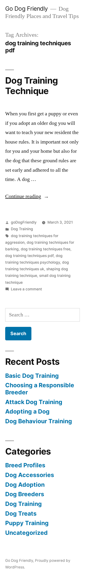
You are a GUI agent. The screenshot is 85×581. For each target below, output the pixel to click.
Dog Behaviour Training (38, 421)
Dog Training (22, 229)
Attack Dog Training (33, 401)
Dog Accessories (29, 474)
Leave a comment (26, 289)
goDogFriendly (24, 222)
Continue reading (27, 196)
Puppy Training (27, 523)
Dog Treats (21, 513)
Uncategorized (26, 532)
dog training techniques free (45, 249)
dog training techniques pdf (29, 255)
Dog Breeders (24, 494)
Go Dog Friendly (26, 8)
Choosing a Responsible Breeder (39, 389)
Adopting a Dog (27, 411)
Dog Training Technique (31, 85)
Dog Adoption (25, 484)
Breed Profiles (25, 465)
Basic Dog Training (32, 375)
